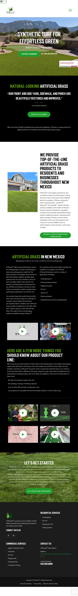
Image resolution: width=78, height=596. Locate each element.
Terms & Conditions (26, 584)
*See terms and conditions (49, 54)
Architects (11, 551)
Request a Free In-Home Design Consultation (55, 235)
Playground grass (46, 286)
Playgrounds (12, 558)
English (3, 1)
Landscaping (46, 517)
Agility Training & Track (15, 548)
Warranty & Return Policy (50, 584)
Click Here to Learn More (29, 54)
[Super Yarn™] (55, 413)
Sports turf (44, 293)
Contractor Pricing (14, 565)
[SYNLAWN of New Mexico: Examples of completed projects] (23, 434)
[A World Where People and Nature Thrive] (22, 331)
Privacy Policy (37, 584)
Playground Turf (47, 524)
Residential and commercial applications (54, 300)
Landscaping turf (46, 279)
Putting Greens (47, 527)
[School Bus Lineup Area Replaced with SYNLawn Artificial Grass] (55, 434)
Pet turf (43, 289)
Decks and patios (46, 296)
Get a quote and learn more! (39, 491)
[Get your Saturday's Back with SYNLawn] (23, 413)
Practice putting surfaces (49, 282)
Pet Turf (44, 521)
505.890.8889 (46, 564)
